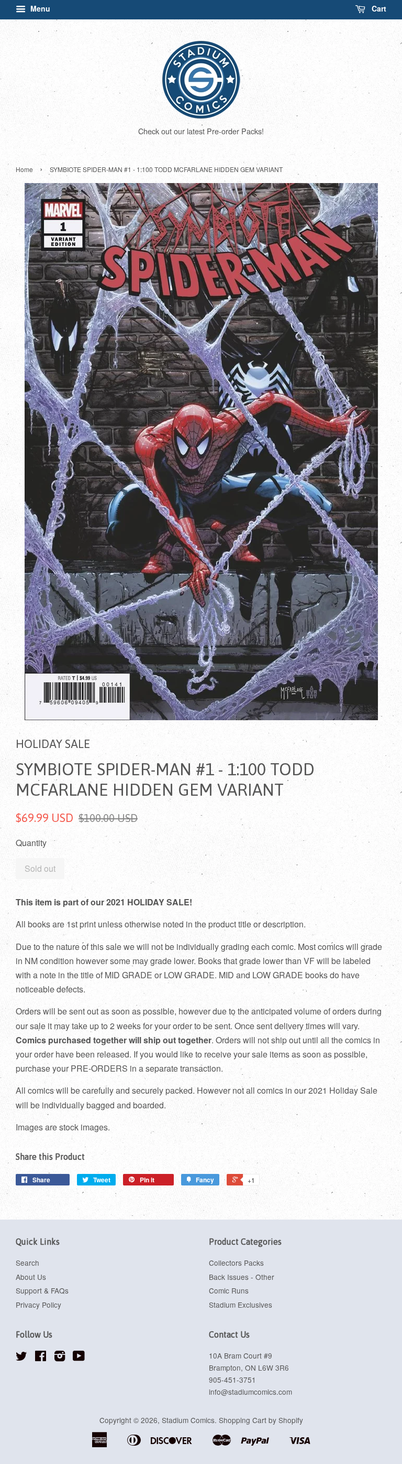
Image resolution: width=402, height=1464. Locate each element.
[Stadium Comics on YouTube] (79, 1357)
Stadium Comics (188, 1420)
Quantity (31, 843)
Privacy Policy (38, 1304)
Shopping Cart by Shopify (261, 1420)
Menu (39, 8)
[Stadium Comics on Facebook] (41, 1357)
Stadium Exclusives (240, 1304)
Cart (378, 8)
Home (24, 169)
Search (27, 1262)
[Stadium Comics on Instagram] (59, 1357)
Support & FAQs (42, 1290)
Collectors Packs (236, 1262)
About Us (31, 1276)
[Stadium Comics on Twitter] (21, 1357)
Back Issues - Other (241, 1276)
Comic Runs (229, 1290)
